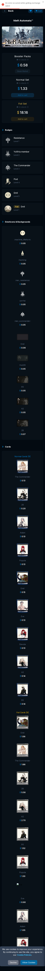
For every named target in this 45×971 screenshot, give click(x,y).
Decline (13, 962)
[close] (43, 2)
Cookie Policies (24, 955)
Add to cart (22, 95)
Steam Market (22, 71)
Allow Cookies (28, 962)
